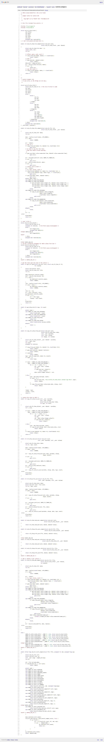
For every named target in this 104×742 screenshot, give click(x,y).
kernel (25, 7)
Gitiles (8, 739)
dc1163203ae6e (39, 7)
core (53, 7)
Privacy (12, 739)
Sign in (101, 2)
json (101, 739)
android (19, 7)
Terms (16, 739)
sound (49, 7)
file (46, 10)
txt (98, 739)
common (31, 7)
